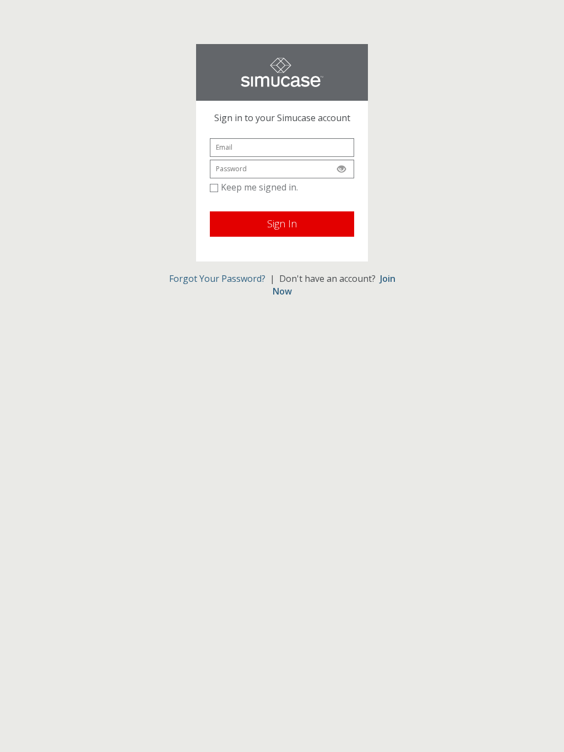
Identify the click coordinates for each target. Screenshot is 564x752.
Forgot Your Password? (217, 279)
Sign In (282, 223)
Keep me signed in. (259, 187)
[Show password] (341, 169)
